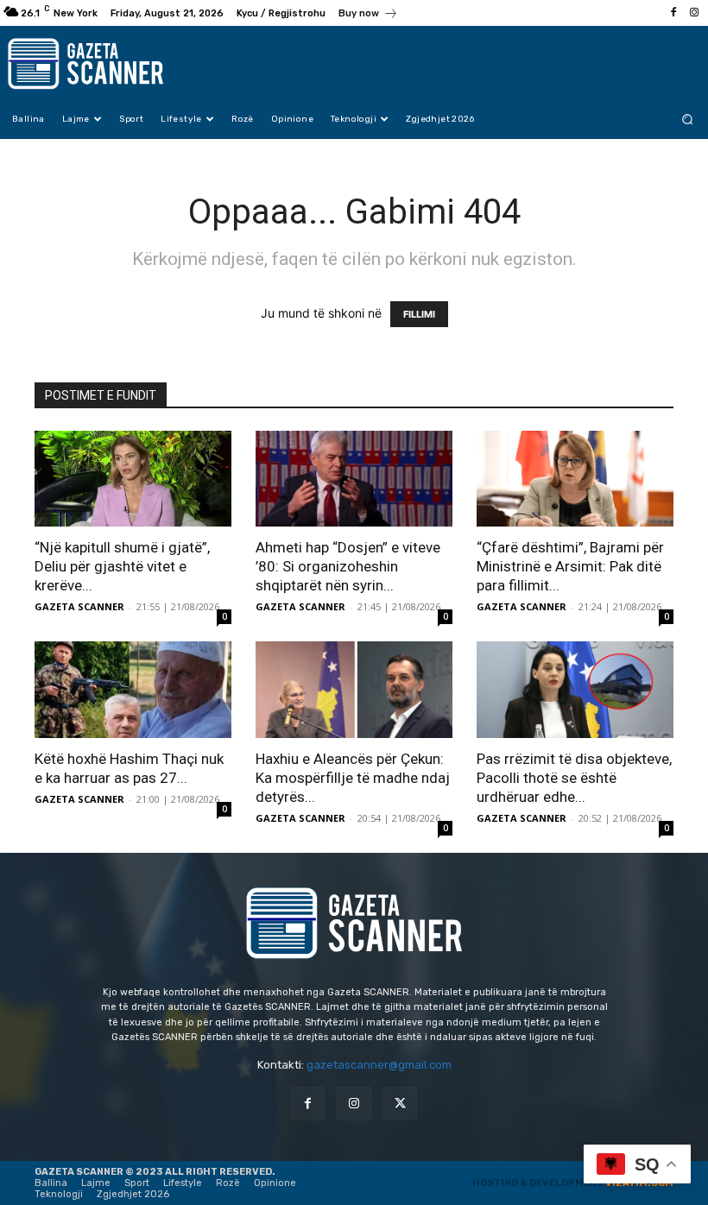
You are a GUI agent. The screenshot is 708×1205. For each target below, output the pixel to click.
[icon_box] (368, 15)
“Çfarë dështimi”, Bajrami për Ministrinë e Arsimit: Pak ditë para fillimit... (570, 566)
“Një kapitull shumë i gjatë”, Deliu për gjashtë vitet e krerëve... (122, 566)
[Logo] (103, 64)
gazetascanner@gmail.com (379, 1064)
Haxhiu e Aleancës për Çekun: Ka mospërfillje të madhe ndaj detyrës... (353, 777)
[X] (400, 1103)
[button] (688, 119)
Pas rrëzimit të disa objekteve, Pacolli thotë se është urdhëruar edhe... (574, 777)
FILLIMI (419, 314)
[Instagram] (694, 13)
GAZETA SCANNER (79, 606)
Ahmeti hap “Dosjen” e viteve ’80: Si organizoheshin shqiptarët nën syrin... (348, 566)
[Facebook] (673, 13)
